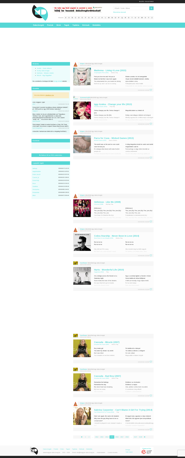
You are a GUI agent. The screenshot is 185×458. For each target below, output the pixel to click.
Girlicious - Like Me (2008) (107, 202)
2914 (106, 437)
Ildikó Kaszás (36, 121)
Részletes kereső (119, 12)
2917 (121, 437)
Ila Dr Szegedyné (37, 128)
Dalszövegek (38, 25)
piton (34, 104)
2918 (126, 437)
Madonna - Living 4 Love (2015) (110, 70)
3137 (135, 437)
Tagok (66, 25)
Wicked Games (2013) (100, 140)
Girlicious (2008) (98, 204)
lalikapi (35, 168)
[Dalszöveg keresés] (151, 8)
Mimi (34, 195)
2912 (96, 437)
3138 (140, 437)
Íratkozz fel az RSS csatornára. (51, 155)
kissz (34, 183)
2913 (101, 437)
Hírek (58, 25)
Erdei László (36, 174)
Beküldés (97, 25)
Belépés (141, 1)
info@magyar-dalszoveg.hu (85, 452)
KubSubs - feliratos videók (45, 73)
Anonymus (36, 189)
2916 (116, 437)
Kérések (85, 25)
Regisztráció (149, 1)
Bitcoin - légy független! (44, 75)
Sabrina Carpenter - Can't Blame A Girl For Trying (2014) (123, 410)
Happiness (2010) (99, 272)
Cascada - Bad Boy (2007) (107, 376)
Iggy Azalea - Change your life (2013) (113, 104)
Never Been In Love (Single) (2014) (103, 238)
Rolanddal (36, 192)
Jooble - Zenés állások (44, 68)
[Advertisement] (92, 43)
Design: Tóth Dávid (129, 451)
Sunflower (83, 263)
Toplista (75, 25)
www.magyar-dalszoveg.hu (51, 452)
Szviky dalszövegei (43, 70)
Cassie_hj (36, 177)
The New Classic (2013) (100, 106)
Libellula (35, 186)
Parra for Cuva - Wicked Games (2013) (114, 138)
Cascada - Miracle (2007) (106, 342)
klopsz (82, 63)
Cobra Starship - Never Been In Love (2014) (116, 236)
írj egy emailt (57, 81)
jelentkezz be (50, 95)
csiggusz (35, 111)
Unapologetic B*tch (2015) (101, 72)
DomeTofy (36, 180)
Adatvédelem (101, 452)
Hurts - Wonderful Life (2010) (109, 270)
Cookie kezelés (113, 452)
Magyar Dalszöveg (40, 12)
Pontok (50, 25)
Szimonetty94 (85, 97)
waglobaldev (37, 171)
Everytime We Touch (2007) (101, 344)
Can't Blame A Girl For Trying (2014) (104, 412)
